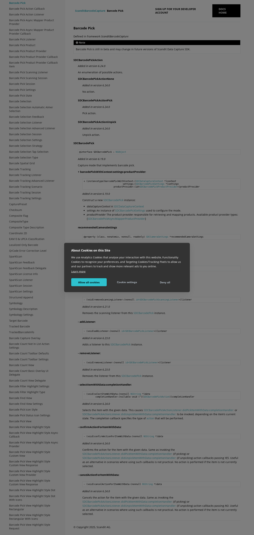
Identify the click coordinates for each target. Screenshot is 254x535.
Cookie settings (127, 282)
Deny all (165, 282)
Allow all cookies (89, 282)
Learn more (78, 271)
